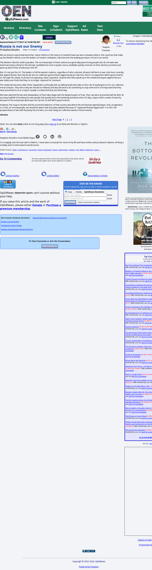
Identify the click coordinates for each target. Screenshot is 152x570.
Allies (15, 150)
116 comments (44, 50)
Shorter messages (132, 327)
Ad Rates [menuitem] (84, 28)
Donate (37, 205)
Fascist (54, 150)
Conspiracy (32, 150)
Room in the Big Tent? (133, 374)
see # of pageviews (136, 275)
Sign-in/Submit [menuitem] (56, 28)
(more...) (97, 150)
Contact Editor (52, 175)
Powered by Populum (89, 566)
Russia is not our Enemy (21, 46)
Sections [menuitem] (9, 28)
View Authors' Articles (97, 175)
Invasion (72, 150)
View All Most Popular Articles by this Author (49, 218)
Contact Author (12, 175)
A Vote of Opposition (133, 354)
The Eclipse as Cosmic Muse (135, 416)
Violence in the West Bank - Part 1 (138, 386)
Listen (49, 37)
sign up (53, 124)
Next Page (57, 119)
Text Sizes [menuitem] (100, 28)
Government (63, 150)
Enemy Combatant (45, 150)
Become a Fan (118, 43)
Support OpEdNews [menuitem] (71, 28)
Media (82, 150)
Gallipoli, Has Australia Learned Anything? (17, 229)
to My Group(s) (7, 154)
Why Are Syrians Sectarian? (135, 430)
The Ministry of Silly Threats (11, 226)
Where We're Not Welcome (135, 360)
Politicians (89, 150)
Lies (77, 150)
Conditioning (23, 150)
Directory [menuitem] (25, 28)
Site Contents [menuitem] (40, 28)
